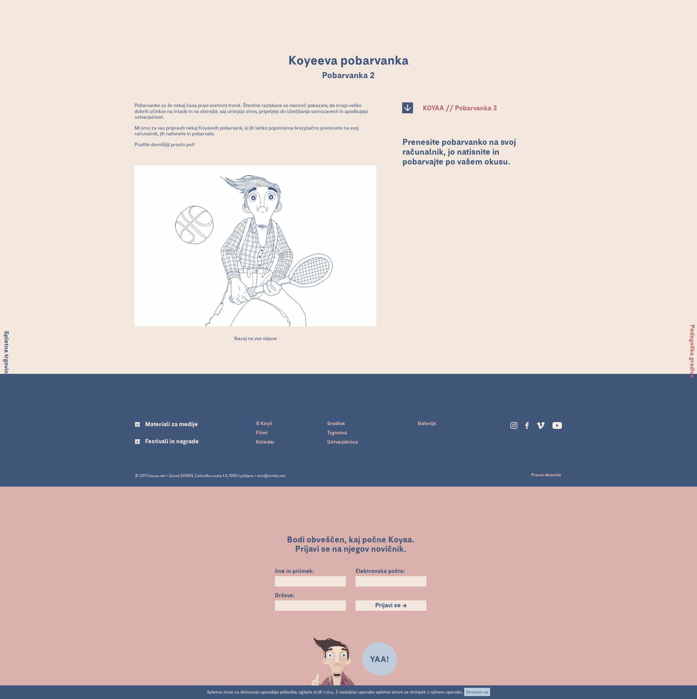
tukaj (328, 692)
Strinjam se (477, 692)
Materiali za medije (171, 425)
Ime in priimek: (294, 571)
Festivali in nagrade (172, 442)
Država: (285, 595)
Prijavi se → (391, 606)
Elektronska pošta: (380, 571)
